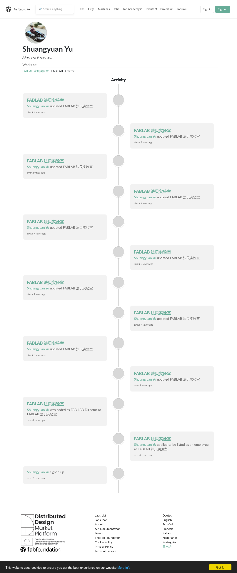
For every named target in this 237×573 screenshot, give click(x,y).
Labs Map (101, 520)
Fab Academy (131, 9)
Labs (81, 9)
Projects (165, 9)
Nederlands (170, 537)
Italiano (167, 533)
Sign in (207, 9)
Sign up (222, 9)
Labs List (100, 515)
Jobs (116, 9)
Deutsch (168, 515)
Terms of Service (105, 551)
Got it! (220, 567)
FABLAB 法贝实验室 (35, 71)
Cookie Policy (104, 542)
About (99, 524)
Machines (104, 9)
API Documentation (108, 528)
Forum (181, 9)
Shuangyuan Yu (38, 106)
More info (123, 567)
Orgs (91, 9)
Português (169, 542)
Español (168, 524)
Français (168, 528)
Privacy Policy (104, 546)
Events (150, 9)
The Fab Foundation (108, 537)
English (167, 520)
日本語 (167, 546)
